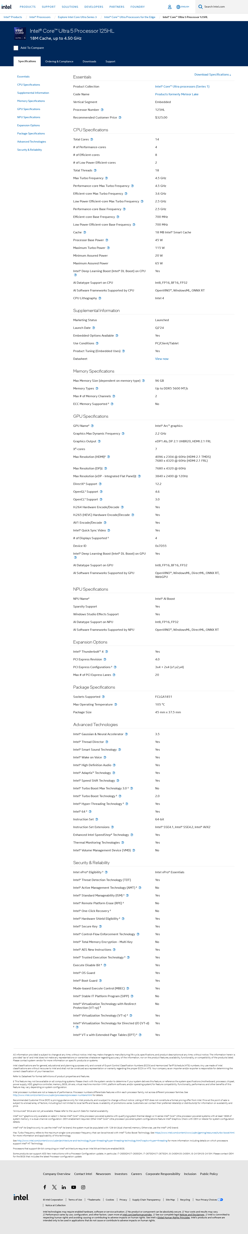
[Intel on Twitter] (54, 1187)
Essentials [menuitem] (23, 76)
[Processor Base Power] (107, 240)
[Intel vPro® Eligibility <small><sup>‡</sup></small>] (106, 872)
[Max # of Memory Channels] (114, 396)
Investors (121, 1174)
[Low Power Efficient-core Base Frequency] (134, 224)
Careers (136, 1174)
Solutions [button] (70, 7)
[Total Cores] (92, 139)
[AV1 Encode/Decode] (105, 522)
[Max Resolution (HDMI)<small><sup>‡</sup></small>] (108, 456)
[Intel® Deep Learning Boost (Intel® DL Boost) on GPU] (75, 557)
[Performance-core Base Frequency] (124, 209)
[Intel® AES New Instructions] (114, 949)
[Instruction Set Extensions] (112, 827)
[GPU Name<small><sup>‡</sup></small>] (92, 425)
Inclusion (190, 1174)
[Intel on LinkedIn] (64, 1187)
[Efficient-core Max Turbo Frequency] (126, 193)
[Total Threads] (95, 170)
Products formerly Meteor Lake (177, 94)
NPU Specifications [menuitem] (28, 117)
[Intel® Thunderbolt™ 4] (106, 651)
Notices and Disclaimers (192, 1214)
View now (162, 359)
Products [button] (28, 7)
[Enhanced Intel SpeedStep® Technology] (132, 834)
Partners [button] (116, 7)
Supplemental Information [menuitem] (33, 93)
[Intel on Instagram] (83, 1187)
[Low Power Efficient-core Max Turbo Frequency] (142, 201)
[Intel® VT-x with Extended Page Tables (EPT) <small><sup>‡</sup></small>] (140, 1034)
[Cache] (85, 232)
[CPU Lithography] (100, 298)
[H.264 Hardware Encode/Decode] (122, 507)
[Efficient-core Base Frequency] (118, 216)
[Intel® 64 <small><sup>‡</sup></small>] (90, 811)
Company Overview (56, 1174)
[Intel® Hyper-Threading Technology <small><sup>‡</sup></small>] (127, 803)
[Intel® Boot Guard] (100, 980)
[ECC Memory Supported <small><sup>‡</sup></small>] (112, 404)
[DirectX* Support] (100, 484)
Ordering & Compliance (59, 61)
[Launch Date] (93, 327)
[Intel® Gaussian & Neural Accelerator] (126, 734)
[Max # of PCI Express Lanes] (114, 674)
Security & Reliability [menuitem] (29, 149)
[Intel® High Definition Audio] (114, 765)
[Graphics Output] (99, 441)
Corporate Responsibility (163, 1174)
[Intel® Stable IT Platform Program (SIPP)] (132, 996)
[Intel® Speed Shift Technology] (118, 780)
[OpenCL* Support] (101, 499)
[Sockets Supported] (103, 696)
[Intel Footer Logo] (21, 1197)
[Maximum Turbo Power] (108, 247)
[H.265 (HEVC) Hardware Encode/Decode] (133, 514)
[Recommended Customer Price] (120, 117)
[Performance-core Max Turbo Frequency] (132, 185)
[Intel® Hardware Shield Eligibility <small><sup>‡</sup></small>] (123, 918)
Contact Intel (83, 1174)
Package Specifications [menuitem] (31, 133)
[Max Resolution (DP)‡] (105, 468)
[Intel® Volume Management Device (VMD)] (134, 850)
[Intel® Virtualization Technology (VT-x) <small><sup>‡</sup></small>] (131, 1015)
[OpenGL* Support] (101, 491)
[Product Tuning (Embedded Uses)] (123, 351)
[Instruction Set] (97, 819)
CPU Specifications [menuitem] (28, 84)
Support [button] (49, 7)
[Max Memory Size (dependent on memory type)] (143, 380)
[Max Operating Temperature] (116, 704)
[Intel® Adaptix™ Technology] (114, 772)
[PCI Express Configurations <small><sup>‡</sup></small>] (115, 667)
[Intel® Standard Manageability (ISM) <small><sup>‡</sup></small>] (127, 895)
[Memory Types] (97, 388)
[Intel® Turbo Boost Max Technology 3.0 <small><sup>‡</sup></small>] (131, 788)
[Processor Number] (102, 109)
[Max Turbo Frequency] (106, 178)
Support (110, 61)
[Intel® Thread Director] (107, 741)
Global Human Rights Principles (173, 1217)
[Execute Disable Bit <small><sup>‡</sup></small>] (105, 965)
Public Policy (209, 1174)
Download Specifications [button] (212, 74)
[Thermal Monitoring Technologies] (123, 842)
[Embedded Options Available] (117, 335)
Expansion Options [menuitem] (28, 125)
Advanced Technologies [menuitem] (31, 141)
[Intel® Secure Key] (100, 926)
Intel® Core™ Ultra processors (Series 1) (182, 87)
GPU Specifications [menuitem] (28, 109)
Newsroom (103, 1174)
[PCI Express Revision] (105, 659)
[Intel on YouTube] (73, 1187)
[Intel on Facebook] (44, 1187)
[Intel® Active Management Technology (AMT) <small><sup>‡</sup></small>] (140, 887)
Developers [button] (93, 7)
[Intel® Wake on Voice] (105, 757)
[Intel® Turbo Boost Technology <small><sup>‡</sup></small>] (120, 796)
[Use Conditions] (97, 343)
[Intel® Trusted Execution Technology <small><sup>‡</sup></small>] (128, 957)
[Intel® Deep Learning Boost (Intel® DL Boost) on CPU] (75, 275)
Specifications (27, 61)
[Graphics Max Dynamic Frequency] (123, 433)
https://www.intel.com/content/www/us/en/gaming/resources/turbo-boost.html (194, 1132)
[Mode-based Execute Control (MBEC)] (128, 988)
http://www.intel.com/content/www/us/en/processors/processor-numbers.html (52, 1095)
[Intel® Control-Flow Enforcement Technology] (138, 934)
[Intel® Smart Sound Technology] (119, 749)
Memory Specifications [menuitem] (31, 101)
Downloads (89, 61)
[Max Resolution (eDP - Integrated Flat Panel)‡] (139, 476)
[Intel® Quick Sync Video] (109, 530)
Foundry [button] (138, 7)
